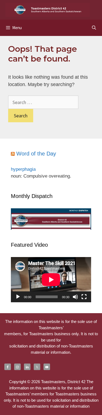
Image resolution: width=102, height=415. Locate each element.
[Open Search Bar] (94, 28)
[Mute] (75, 297)
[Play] (18, 297)
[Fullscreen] (84, 297)
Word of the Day (36, 154)
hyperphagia (23, 169)
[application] (51, 279)
